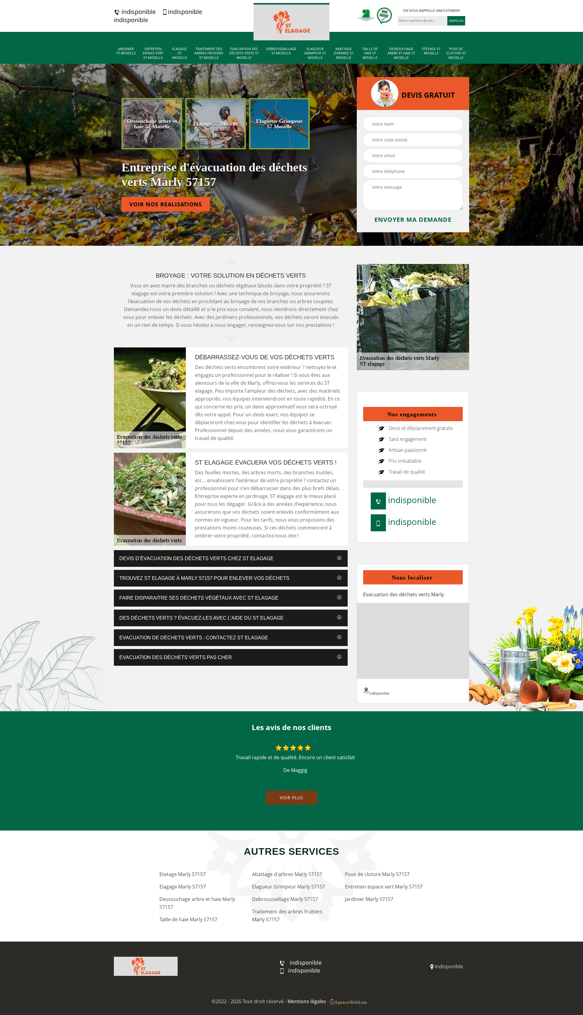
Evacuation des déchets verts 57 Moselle (244, 53)
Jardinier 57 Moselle (126, 51)
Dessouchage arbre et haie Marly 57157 (197, 903)
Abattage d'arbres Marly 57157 (287, 874)
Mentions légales (307, 1001)
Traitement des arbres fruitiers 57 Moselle (208, 53)
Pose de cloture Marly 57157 (377, 874)
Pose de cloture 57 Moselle (456, 53)
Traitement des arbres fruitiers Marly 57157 (287, 915)
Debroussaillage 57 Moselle (281, 51)
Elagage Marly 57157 (182, 886)
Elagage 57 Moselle (179, 53)
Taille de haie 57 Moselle (370, 53)
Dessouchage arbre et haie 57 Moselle (401, 53)
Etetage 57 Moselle (431, 51)
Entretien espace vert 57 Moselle (153, 53)
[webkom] (349, 1001)
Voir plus (291, 797)
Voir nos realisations (165, 204)
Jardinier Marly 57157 (369, 899)
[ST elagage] (291, 21)
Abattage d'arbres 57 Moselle (343, 53)
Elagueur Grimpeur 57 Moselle (315, 53)
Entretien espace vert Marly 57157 (384, 886)
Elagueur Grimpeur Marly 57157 (288, 886)
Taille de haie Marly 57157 (188, 919)
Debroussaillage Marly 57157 (285, 899)
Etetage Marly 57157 (182, 874)
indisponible (138, 12)
